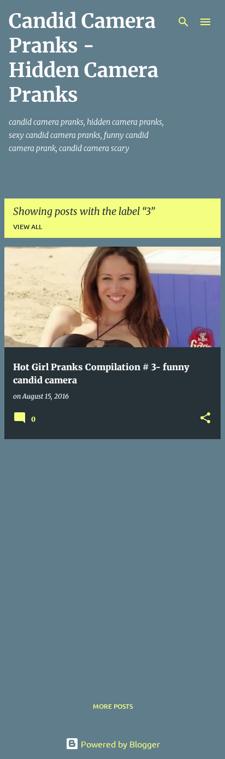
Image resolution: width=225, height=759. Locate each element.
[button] (205, 418)
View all (27, 226)
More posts (113, 706)
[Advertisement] (112, 560)
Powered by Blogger (119, 743)
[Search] (183, 22)
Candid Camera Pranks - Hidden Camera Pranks (83, 58)
